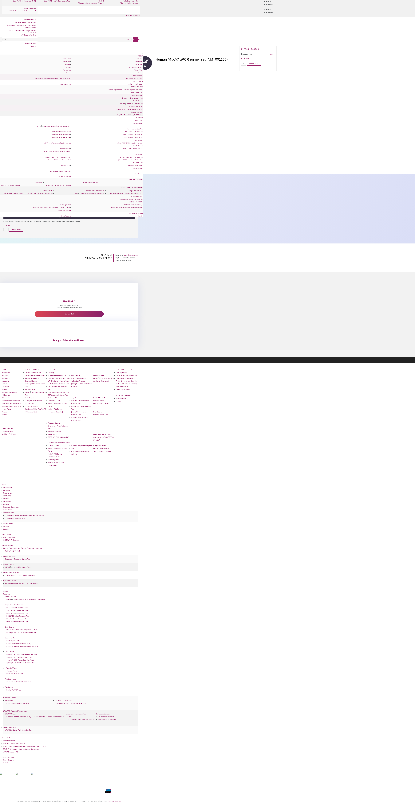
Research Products (133, 15)
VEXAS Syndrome (29, 9)
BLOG (269, 1)
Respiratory (38, 182)
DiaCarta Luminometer (117, 193)
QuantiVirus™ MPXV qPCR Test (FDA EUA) (58, 185)
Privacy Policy (138, 70)
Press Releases (30, 43)
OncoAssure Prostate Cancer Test (60, 171)
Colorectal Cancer (137, 95)
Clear (271, 54)
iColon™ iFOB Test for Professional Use (40, 193)
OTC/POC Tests (48, 191)
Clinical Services (136, 87)
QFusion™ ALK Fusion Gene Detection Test (58, 157)
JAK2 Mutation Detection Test (133, 132)
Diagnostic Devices (135, 191)
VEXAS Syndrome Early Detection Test (23, 11)
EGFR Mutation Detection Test (133, 137)
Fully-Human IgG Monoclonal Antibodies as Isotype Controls (21, 26)
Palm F (77, 193)
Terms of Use (118, 801)
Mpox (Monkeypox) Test (90, 182)
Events (33, 46)
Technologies (138, 81)
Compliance (67, 61)
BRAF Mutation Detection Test (61, 134)
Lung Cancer (139, 154)
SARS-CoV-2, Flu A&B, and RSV (10, 185)
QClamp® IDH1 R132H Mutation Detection (130, 143)
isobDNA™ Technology (135, 84)
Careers (68, 73)
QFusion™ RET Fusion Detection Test (131, 157)
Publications (67, 70)
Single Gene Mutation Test (134, 129)
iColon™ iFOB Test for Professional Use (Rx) (57, 151)
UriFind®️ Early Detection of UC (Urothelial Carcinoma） (54, 126)
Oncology (139, 120)
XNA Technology (66, 84)
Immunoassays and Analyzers (95, 191)
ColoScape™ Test (65, 148)
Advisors (68, 64)
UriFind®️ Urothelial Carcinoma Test (131, 104)
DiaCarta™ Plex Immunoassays (25, 22)
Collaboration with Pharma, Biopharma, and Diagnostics (52, 78)
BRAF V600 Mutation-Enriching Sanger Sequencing (23, 31)
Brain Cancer (139, 140)
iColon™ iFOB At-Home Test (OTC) (132, 148)
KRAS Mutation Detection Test (61, 132)
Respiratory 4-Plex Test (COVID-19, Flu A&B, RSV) (128, 115)
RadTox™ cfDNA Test (136, 92)
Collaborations (138, 75)
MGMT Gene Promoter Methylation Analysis (57, 143)
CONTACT (270, 4)
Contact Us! (69, 314)
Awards (68, 67)
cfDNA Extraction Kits (28, 35)
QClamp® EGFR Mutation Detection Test (130, 160)
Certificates (139, 64)
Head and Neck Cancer (135, 165)
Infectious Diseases (136, 112)
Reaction (244, 54)
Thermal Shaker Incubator (129, 3)
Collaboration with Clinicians (134, 78)
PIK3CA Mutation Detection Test (133, 134)
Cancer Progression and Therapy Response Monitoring (126, 89)
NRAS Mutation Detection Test (61, 137)
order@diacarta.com (131, 255)
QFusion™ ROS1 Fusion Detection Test (59, 160)
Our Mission (67, 59)
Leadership (139, 61)
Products (139, 118)
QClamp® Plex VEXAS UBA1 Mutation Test (130, 109)
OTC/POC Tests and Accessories (132, 188)
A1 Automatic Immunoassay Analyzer (91, 3)
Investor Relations (133, 39)
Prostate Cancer (138, 168)
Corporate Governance (135, 67)
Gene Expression (30, 19)
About (140, 56)
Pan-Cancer (139, 174)
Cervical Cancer (66, 165)
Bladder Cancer (138, 101)
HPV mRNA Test (138, 162)
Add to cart (253, 64)
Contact (140, 73)
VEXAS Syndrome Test (136, 106)
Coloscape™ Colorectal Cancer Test (132, 98)
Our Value (140, 59)
